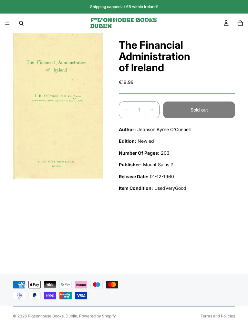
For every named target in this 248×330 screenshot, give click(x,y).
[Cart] (240, 23)
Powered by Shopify (97, 316)
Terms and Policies (218, 316)
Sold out (199, 109)
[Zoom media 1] (58, 106)
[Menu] (7, 23)
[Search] (21, 23)
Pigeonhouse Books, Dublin (52, 316)
